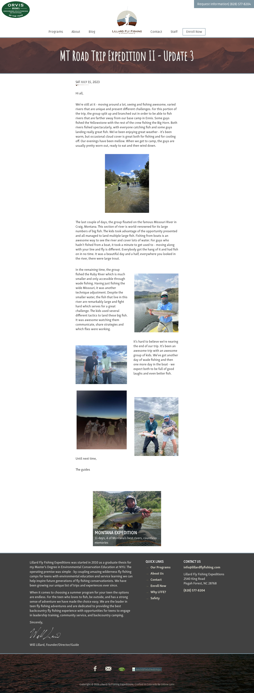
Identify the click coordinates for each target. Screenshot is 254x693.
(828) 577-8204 (240, 4)
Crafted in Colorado (146, 684)
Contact (156, 32)
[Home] (127, 20)
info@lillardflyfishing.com (202, 567)
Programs (56, 32)
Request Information (212, 4)
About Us (157, 573)
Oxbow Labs (167, 684)
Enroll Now (194, 32)
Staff (174, 32)
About (76, 32)
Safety (155, 597)
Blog (92, 32)
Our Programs (161, 567)
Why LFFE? (158, 591)
